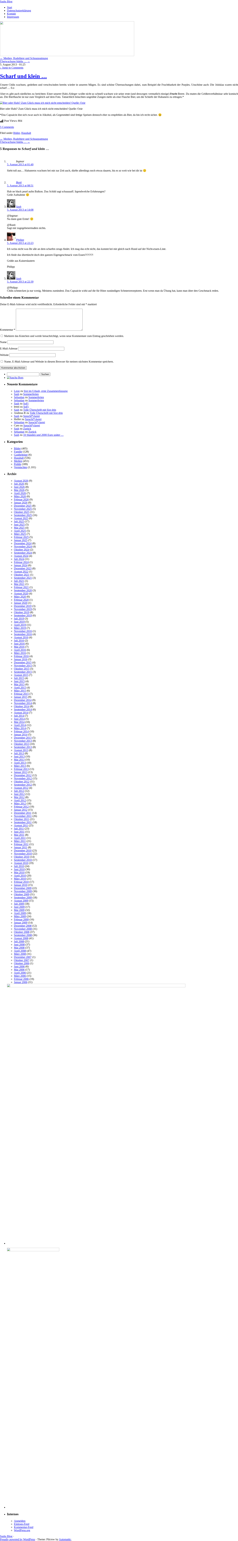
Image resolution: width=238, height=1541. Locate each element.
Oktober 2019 (21, 612)
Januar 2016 (20, 659)
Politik (17, 464)
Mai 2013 (19, 759)
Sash (18, 206)
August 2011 (21, 825)
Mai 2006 (19, 969)
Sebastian (19, 397)
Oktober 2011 (21, 819)
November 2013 (23, 740)
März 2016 (20, 653)
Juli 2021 (19, 580)
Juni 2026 (19, 486)
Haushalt (26, 132)
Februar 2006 (21, 979)
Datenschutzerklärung (19, 10)
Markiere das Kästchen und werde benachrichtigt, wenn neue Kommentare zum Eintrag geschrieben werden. (64, 335)
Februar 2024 (21, 562)
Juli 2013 (19, 753)
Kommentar (7, 329)
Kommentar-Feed (23, 1527)
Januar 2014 (20, 734)
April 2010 (20, 875)
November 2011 (23, 816)
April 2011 (20, 837)
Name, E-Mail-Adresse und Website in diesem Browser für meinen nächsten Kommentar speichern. (59, 361)
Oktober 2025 (21, 512)
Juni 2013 (19, 756)
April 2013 (20, 762)
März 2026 (20, 496)
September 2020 (23, 590)
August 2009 (21, 900)
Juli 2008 (19, 941)
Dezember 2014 (23, 700)
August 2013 (21, 750)
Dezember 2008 (23, 925)
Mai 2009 (19, 910)
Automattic (65, 1539)
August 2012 (21, 787)
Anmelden (19, 1520)
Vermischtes (20, 467)
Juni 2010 (19, 869)
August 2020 (21, 593)
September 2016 (23, 634)
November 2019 (23, 609)
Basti (19, 182)
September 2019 (23, 615)
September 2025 (23, 515)
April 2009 (20, 913)
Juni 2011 (19, 831)
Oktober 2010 (21, 856)
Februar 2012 (21, 806)
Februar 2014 (21, 731)
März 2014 (20, 728)
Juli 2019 (19, 618)
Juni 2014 (19, 718)
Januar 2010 (20, 885)
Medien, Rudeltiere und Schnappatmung (24, 58)
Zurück (27, 428)
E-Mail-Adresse (8, 348)
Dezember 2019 (23, 606)
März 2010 (20, 878)
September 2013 (23, 747)
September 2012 (23, 784)
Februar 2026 (21, 499)
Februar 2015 (21, 693)
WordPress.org (22, 1530)
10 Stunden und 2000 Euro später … (43, 434)
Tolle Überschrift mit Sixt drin (39, 409)
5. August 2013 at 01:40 (20, 164)
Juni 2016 (19, 643)
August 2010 (21, 863)
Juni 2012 (19, 794)
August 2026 (21, 480)
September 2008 (23, 935)
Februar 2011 (21, 844)
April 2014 (20, 725)
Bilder (16, 132)
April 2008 (20, 950)
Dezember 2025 (23, 505)
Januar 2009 (20, 922)
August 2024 (21, 555)
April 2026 (20, 493)
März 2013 (20, 765)
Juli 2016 (19, 640)
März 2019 (20, 627)
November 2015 (23, 665)
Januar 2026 (20, 502)
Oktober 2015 (21, 668)
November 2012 (23, 778)
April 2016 (20, 649)
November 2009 (23, 891)
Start (9, 7)
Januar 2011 (20, 847)
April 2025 (20, 530)
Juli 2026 (19, 483)
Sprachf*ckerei (31, 416)
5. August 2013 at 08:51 (20, 185)
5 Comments (7, 127)
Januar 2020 (20, 602)
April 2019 (20, 624)
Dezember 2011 (22, 812)
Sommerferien (31, 394)
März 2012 (20, 803)
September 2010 (23, 859)
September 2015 (23, 671)
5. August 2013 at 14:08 (20, 209)
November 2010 (23, 853)
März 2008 (20, 953)
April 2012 (20, 800)
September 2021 (23, 577)
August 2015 (21, 675)
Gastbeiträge (21, 454)
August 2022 (21, 571)
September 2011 (23, 822)
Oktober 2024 (21, 549)
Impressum (13, 16)
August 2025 (21, 518)
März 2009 (20, 916)
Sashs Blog (6, 1)
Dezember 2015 (23, 662)
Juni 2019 (19, 621)
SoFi (25, 403)
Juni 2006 (19, 966)
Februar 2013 (21, 769)
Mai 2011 (19, 834)
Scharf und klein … (23, 76)
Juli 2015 (19, 678)
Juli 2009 (19, 903)
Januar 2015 (20, 696)
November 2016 (23, 631)
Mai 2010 (19, 872)
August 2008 (21, 938)
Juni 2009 (19, 906)
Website (4, 354)
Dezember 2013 (23, 737)
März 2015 (20, 690)
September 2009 (23, 897)
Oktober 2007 (21, 960)
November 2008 (23, 928)
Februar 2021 (21, 587)
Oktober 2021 (21, 574)
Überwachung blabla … (15, 61)
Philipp (20, 239)
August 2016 (21, 637)
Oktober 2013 (21, 743)
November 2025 (23, 508)
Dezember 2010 (23, 850)
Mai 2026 (19, 490)
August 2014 (21, 712)
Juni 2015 (19, 681)
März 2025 (20, 533)
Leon (17, 391)
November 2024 (23, 546)
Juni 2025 (19, 524)
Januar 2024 (20, 565)
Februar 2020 (21, 599)
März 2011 (20, 841)
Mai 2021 (19, 584)
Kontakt (11, 13)
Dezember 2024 (23, 543)
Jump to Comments (11, 67)
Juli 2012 (19, 790)
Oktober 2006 (21, 963)
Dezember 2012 (23, 775)
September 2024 (23, 552)
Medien (18, 461)
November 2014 (23, 703)
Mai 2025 (19, 527)
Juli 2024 (19, 559)
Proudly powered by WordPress (17, 1539)
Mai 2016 (19, 646)
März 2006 (20, 975)
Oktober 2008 (21, 932)
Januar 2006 (20, 982)
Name (3, 342)
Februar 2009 (21, 919)
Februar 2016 (21, 656)
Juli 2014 (19, 715)
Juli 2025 (19, 521)
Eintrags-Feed (21, 1524)
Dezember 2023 (23, 568)
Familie (18, 451)
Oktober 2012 (21, 781)
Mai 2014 (19, 722)
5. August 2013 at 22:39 (20, 281)
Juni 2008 (19, 944)
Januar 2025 (20, 540)
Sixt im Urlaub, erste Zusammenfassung (46, 391)
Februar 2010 (21, 881)
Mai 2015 (19, 684)
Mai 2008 (19, 947)
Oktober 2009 (21, 894)
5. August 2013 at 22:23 (20, 243)
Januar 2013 (20, 772)
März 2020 (20, 596)
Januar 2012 (20, 809)
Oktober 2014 (21, 706)
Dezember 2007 (23, 957)
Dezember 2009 (23, 888)
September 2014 (23, 709)
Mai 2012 (19, 797)
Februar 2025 (21, 537)
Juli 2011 (19, 828)
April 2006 (20, 972)
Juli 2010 (19, 866)
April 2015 (20, 687)
